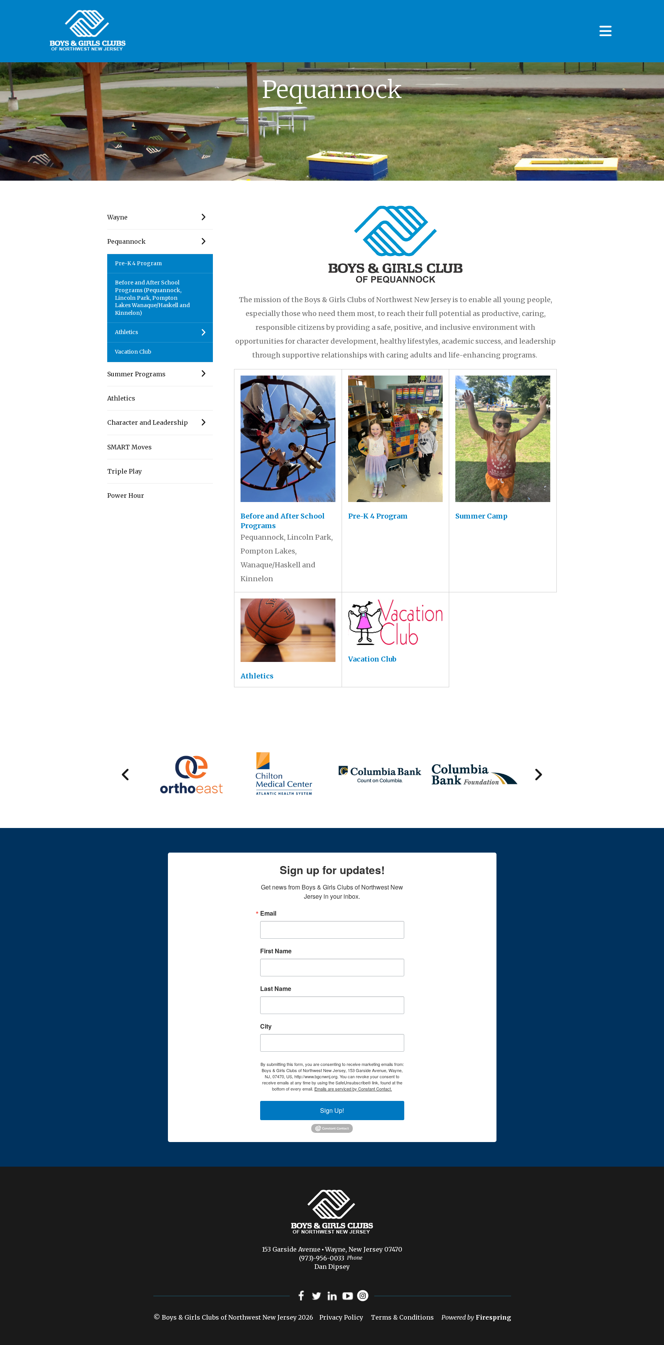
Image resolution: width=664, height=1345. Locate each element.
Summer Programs (136, 374)
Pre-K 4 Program (138, 263)
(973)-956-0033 (321, 1258)
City (266, 1026)
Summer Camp (481, 516)
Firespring (493, 1317)
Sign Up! (332, 1110)
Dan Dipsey (332, 1266)
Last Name (275, 989)
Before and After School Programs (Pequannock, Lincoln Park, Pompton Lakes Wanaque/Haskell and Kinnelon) (152, 297)
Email (268, 913)
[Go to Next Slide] (538, 774)
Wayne (117, 217)
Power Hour (125, 495)
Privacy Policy (341, 1317)
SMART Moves (129, 447)
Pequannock (126, 241)
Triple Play (124, 471)
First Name (276, 951)
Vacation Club (133, 351)
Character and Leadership (147, 422)
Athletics (126, 332)
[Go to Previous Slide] (126, 774)
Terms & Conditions (402, 1317)
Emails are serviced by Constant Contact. (353, 1089)
